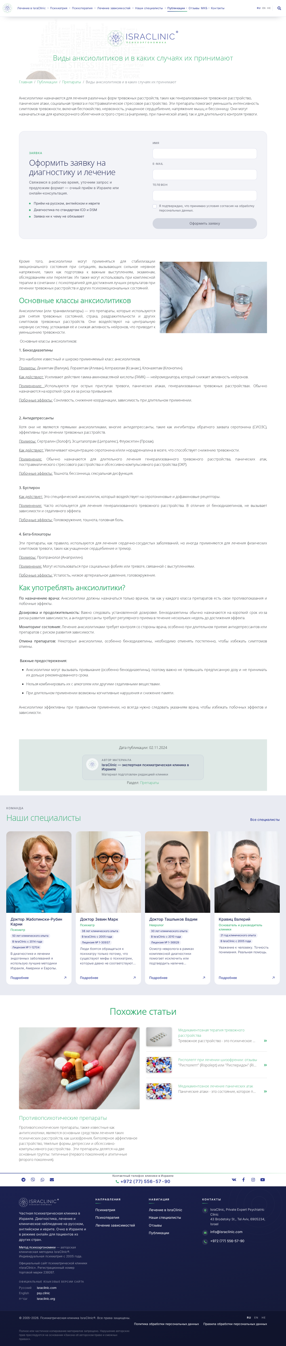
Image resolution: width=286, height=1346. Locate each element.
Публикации (47, 81)
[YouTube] (262, 1179)
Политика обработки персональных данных (166, 1324)
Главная (25, 81)
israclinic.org (46, 1298)
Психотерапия (107, 1217)
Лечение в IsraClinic (33, 8)
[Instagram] (253, 1179)
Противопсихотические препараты (63, 1117)
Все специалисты (265, 819)
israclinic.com (47, 1288)
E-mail (158, 163)
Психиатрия (105, 1210)
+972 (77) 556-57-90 (227, 1241)
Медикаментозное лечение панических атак (215, 1086)
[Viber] (32, 1179)
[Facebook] (243, 1179)
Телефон (160, 184)
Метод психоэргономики (37, 1247)
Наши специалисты (165, 1217)
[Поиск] (279, 8)
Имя (156, 143)
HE (269, 8)
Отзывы (194, 8)
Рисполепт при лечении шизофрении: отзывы (217, 1059)
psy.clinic (43, 1293)
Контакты (217, 8)
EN (264, 8)
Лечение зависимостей (115, 1225)
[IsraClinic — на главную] (8, 8)
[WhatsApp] (42, 1179)
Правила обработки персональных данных (235, 1324)
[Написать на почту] (51, 1179)
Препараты (71, 81)
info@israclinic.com (226, 1232)
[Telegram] (23, 1179)
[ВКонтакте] (234, 1179)
